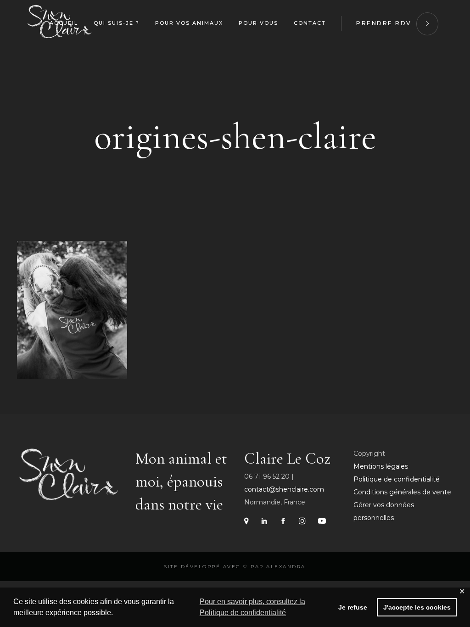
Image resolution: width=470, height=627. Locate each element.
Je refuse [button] (352, 607)
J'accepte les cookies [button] (417, 607)
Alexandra (286, 567)
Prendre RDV (384, 23)
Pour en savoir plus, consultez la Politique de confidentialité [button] (252, 607)
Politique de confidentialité (396, 479)
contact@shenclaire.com (284, 489)
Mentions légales (380, 466)
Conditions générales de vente (402, 492)
